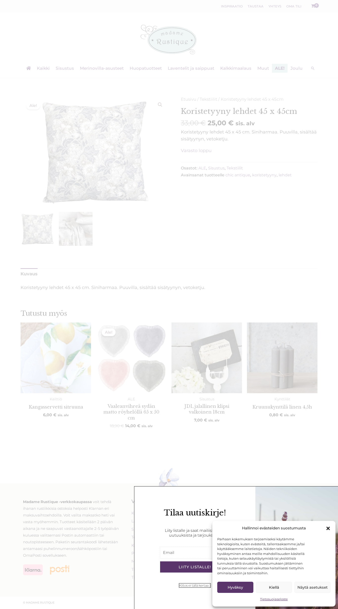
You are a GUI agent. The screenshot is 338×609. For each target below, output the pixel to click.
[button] (328, 528)
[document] (169, 304)
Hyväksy (235, 587)
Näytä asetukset (312, 587)
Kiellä (274, 587)
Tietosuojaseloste (274, 599)
